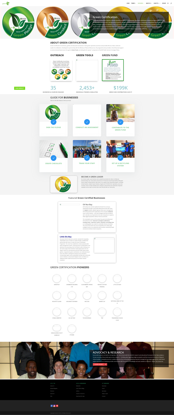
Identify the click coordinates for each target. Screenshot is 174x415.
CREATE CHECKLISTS (53, 163)
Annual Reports (53, 388)
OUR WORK (140, 3)
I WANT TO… (156, 3)
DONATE (164, 3)
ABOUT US (148, 3)
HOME (128, 3)
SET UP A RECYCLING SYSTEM (120, 164)
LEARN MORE (99, 364)
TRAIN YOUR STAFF (87, 163)
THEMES (133, 3)
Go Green (104, 391)
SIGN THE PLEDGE (53, 127)
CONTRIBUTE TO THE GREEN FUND (120, 128)
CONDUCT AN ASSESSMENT (87, 127)
